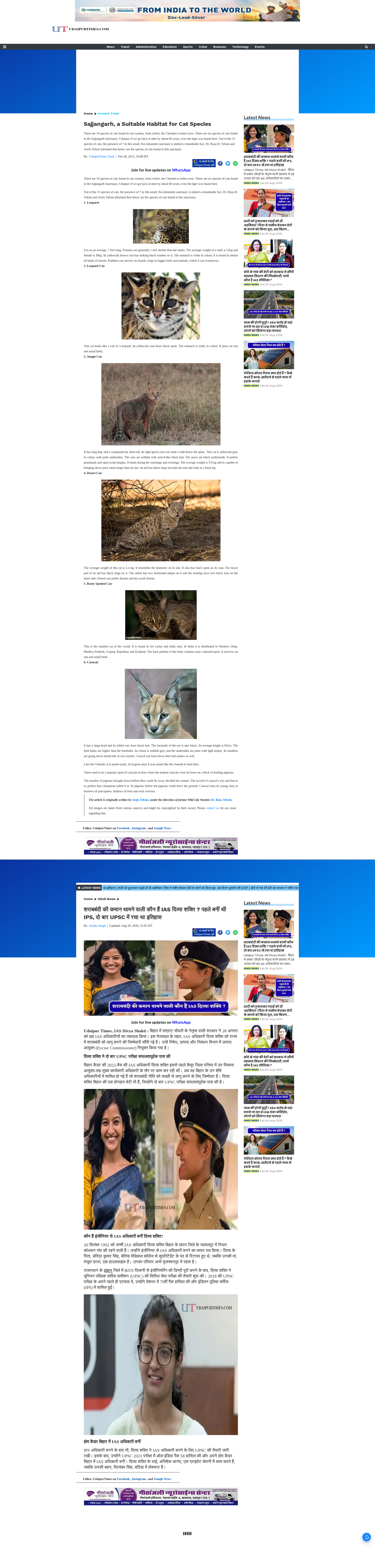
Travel (125, 46)
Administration (146, 46)
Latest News (257, 117)
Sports (188, 46)
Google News (162, 828)
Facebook (123, 828)
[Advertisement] (187, 77)
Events (260, 46)
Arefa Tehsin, (140, 799)
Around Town (108, 113)
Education (170, 46)
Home (88, 113)
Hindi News (107, 899)
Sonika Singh (97, 925)
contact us (212, 808)
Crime (203, 46)
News (110, 46)
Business (219, 46)
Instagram (139, 828)
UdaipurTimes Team (101, 156)
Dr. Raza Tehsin (221, 799)
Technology (240, 46)
